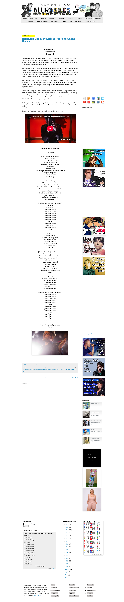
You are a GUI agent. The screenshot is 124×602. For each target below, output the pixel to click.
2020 (67, 550)
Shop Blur (30, 21)
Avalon (28, 557)
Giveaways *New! (91, 21)
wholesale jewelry (87, 334)
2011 (67, 524)
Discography (61, 18)
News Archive (33, 18)
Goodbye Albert (30, 553)
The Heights (29, 559)
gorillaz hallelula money (59, 367)
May (66, 575)
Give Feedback (91, 590)
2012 (67, 527)
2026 (67, 566)
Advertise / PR (79, 21)
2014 (67, 532)
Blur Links (79, 18)
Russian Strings (30, 544)
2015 (67, 535)
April (67, 572)
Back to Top (90, 585)
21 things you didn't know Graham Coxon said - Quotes (95, 440)
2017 (67, 541)
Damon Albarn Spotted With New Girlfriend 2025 (96, 422)
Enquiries (89, 587)
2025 (67, 564)
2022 (67, 555)
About (70, 21)
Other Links (72, 590)
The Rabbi (29, 562)
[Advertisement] (56, 30)
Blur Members (55, 590)
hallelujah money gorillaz (40, 369)
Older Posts (75, 378)
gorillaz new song (70, 367)
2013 (67, 530)
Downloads (89, 18)
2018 (67, 544)
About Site (72, 585)
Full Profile (37, 595)
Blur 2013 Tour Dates (42, 21)
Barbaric (28, 542)
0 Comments (27, 365)
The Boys (43, 18)
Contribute (90, 596)
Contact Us (98, 18)
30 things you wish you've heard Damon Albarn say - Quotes (95, 414)
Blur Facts (63, 21)
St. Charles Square (31, 540)
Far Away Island (30, 555)
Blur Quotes (54, 21)
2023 (67, 558)
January (67, 569)
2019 (67, 547)
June (66, 577)
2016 (67, 538)
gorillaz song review (28, 369)
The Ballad (29, 537)
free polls (54, 568)
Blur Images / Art (74, 587)
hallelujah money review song (55, 369)
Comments (38, 365)
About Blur (52, 18)
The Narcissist (30, 551)
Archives (54, 587)
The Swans (29, 564)
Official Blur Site (74, 596)
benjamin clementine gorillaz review (43, 367)
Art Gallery (71, 18)
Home (25, 18)
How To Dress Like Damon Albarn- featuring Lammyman (96, 431)
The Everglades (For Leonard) (30, 547)
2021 (67, 552)
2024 (67, 561)
